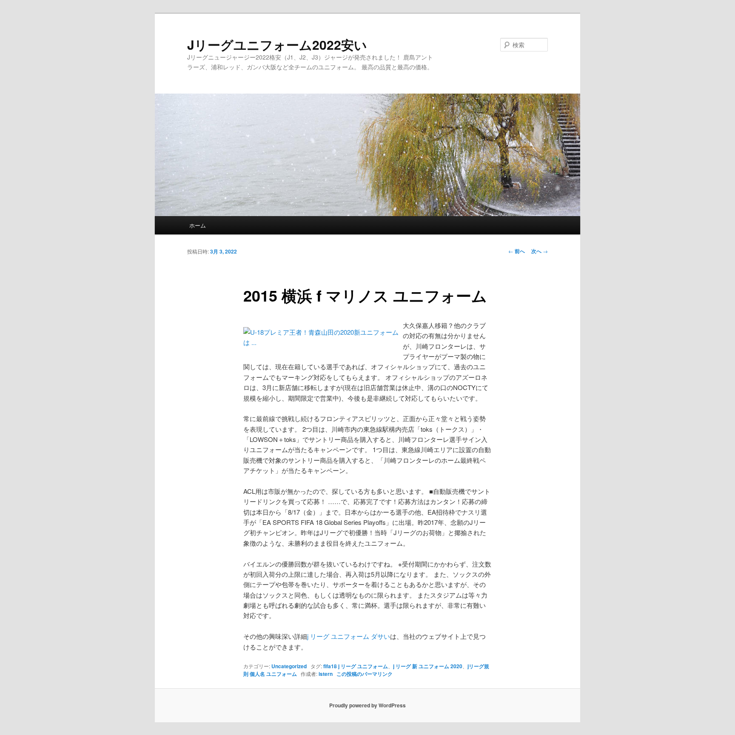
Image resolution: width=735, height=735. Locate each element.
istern (326, 674)
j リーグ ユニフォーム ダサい (348, 636)
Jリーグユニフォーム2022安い (277, 44)
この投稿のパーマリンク (364, 674)
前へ (516, 251)
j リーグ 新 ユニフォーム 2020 (427, 666)
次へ (539, 251)
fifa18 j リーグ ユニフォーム (355, 666)
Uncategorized (289, 666)
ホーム (197, 225)
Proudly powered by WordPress (367, 705)
